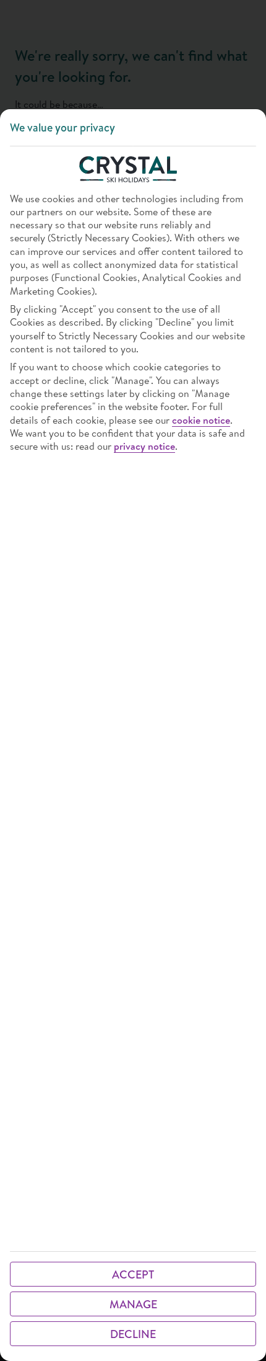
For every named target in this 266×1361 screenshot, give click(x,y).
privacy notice (144, 446)
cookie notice (201, 420)
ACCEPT (133, 1274)
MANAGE (133, 1304)
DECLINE (133, 1334)
